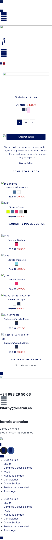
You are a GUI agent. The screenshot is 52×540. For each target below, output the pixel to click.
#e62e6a (16, 211)
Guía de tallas (26, 163)
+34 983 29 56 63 (15, 394)
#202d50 (23, 109)
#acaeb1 (21, 211)
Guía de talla (11, 459)
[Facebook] (10, 450)
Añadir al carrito (26, 136)
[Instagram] (3, 450)
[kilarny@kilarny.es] (3, 400)
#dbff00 (8, 211)
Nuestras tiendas (14, 475)
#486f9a (14, 192)
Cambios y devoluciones (18, 467)
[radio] (19, 122)
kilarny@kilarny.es (16, 408)
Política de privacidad (16, 487)
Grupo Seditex (12, 483)
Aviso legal (10, 491)
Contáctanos (11, 479)
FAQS (7, 471)
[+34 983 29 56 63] (3, 387)
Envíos (7, 463)
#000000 (25, 211)
